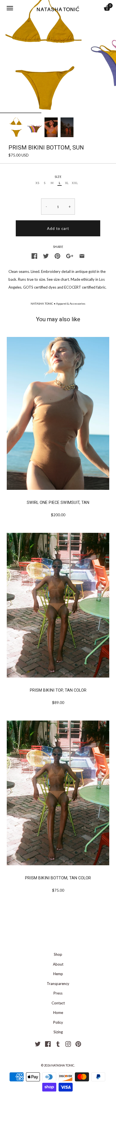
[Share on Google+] (69, 255)
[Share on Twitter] (46, 255)
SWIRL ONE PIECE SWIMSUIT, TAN (58, 502)
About (58, 964)
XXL (75, 183)
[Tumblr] (58, 1043)
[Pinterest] (78, 1043)
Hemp (58, 973)
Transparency (58, 983)
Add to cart (58, 228)
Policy (58, 1022)
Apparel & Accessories (70, 303)
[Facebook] (48, 1043)
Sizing (58, 1032)
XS (37, 183)
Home (58, 1012)
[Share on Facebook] (34, 255)
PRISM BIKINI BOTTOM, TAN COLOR (58, 878)
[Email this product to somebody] (82, 255)
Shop (58, 954)
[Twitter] (38, 1043)
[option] (16, 127)
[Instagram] (68, 1043)
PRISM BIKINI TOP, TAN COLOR (58, 690)
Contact (58, 1003)
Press (58, 993)
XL (67, 183)
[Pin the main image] (57, 255)
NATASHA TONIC (42, 303)
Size (58, 176)
